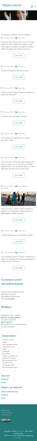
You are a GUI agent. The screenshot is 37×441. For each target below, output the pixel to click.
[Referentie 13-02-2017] (18, 192)
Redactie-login (5, 410)
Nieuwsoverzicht (6, 415)
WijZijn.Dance (11, 5)
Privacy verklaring (6, 412)
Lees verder (18, 55)
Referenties (21, 38)
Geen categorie (23, 186)
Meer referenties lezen (9, 367)
